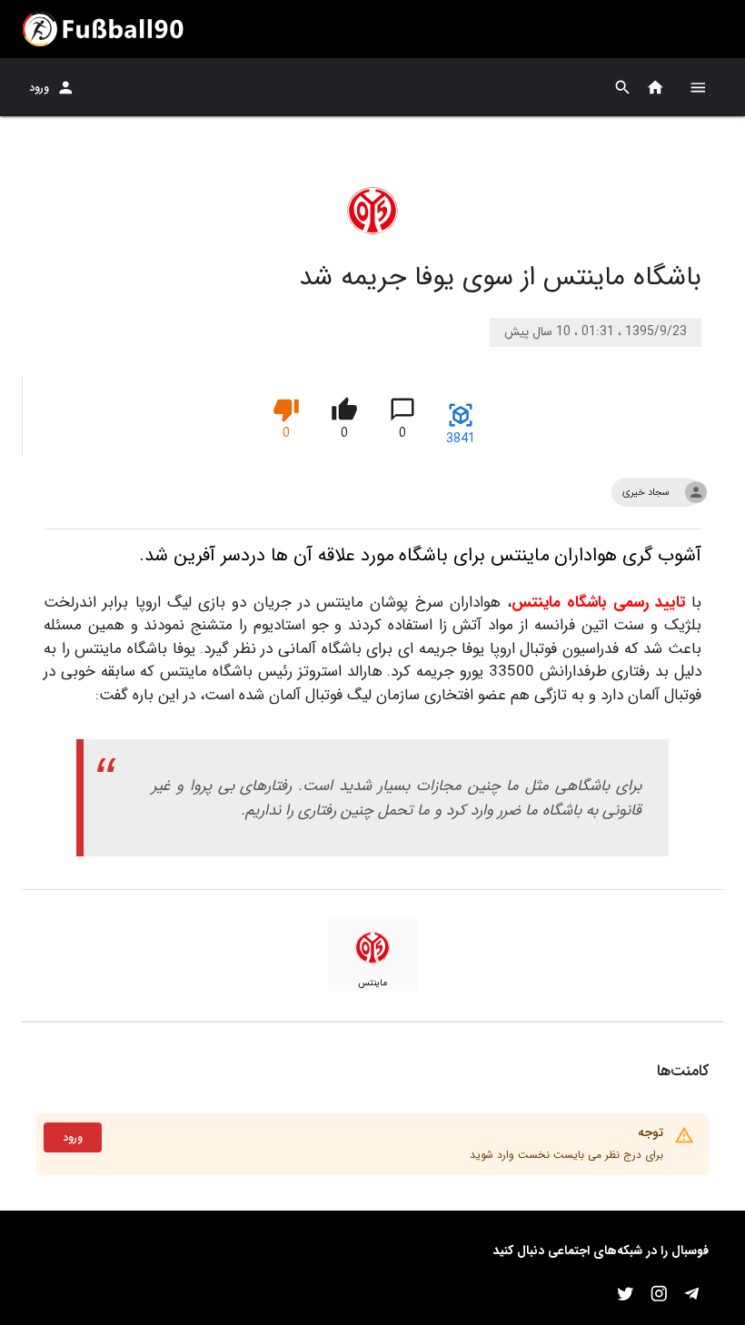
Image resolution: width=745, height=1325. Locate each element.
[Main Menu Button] (697, 87)
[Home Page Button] (655, 87)
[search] (623, 87)
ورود (39, 87)
